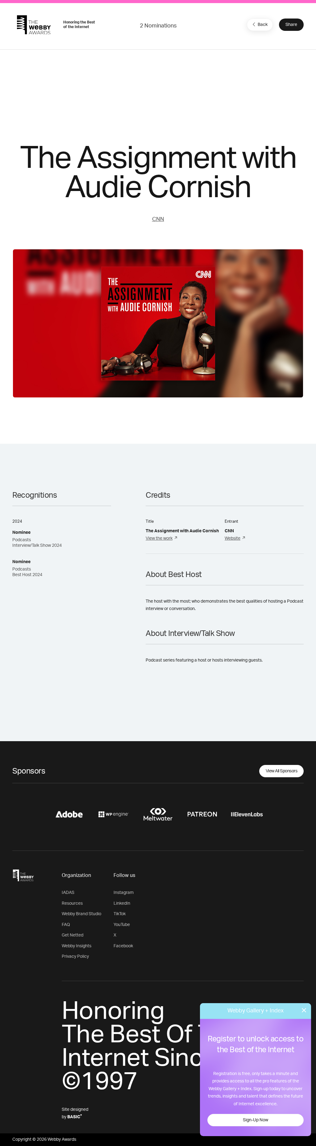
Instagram (124, 893)
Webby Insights (76, 946)
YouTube (122, 925)
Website (232, 538)
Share (291, 25)
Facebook (123, 946)
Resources (72, 903)
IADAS (68, 893)
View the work (159, 538)
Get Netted (72, 935)
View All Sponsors (281, 771)
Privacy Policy (75, 956)
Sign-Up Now (255, 1120)
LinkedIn (122, 903)
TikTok (120, 914)
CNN (158, 219)
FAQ (66, 925)
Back (263, 25)
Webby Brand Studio (81, 914)
